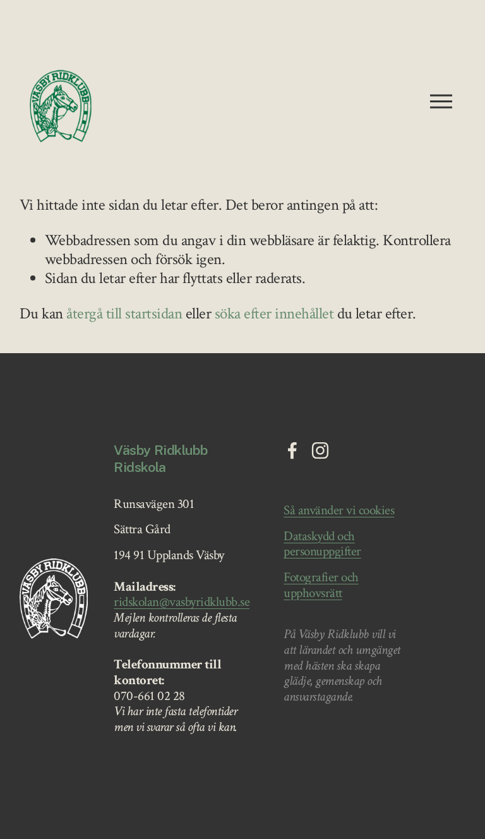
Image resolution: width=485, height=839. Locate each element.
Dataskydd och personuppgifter (322, 544)
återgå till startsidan (124, 313)
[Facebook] (292, 450)
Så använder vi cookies (339, 511)
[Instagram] (320, 450)
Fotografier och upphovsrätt (321, 585)
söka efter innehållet (274, 313)
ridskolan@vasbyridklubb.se (181, 602)
